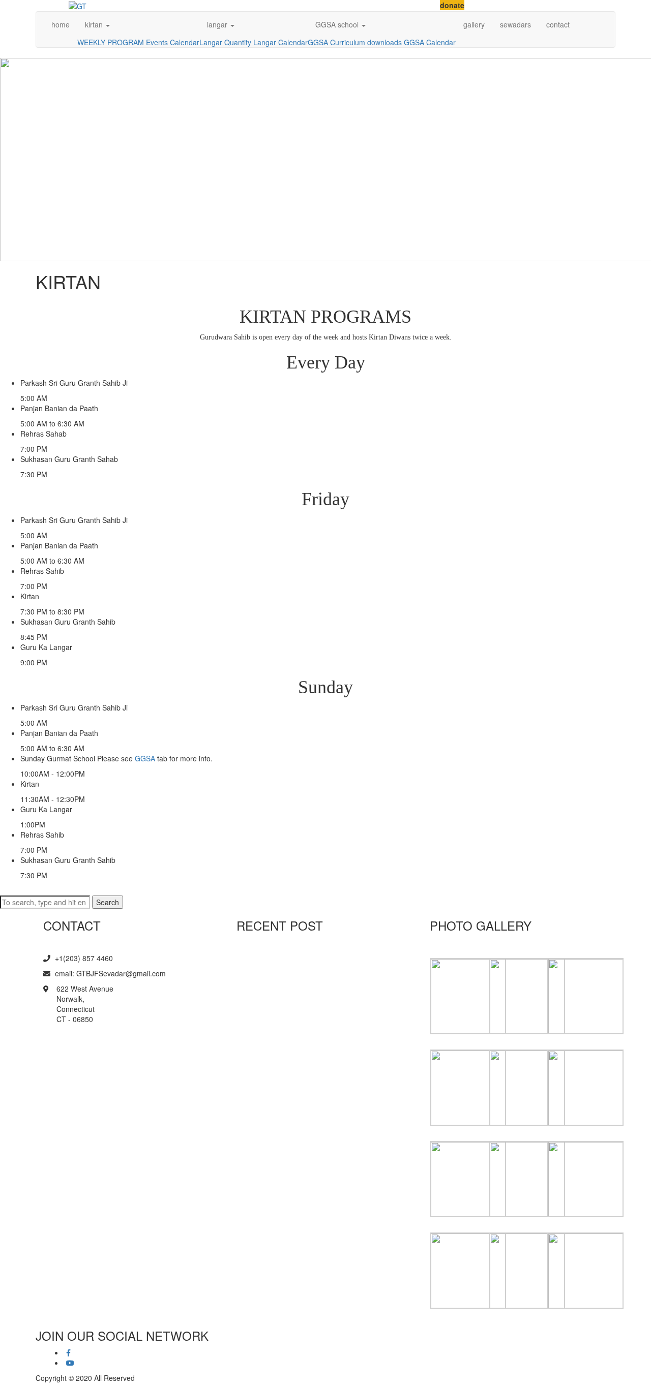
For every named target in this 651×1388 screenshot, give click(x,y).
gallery (474, 24)
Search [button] (107, 902)
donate (452, 5)
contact (558, 24)
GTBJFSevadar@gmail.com (121, 973)
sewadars (515, 24)
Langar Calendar (280, 42)
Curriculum (347, 42)
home (60, 24)
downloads (384, 42)
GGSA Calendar (430, 42)
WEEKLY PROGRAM (110, 42)
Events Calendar (172, 42)
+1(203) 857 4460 (83, 958)
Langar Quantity (225, 42)
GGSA (318, 42)
